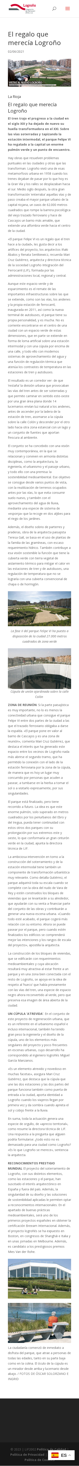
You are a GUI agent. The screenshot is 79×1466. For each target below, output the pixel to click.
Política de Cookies (40, 1460)
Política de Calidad (51, 1449)
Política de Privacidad (27, 1454)
